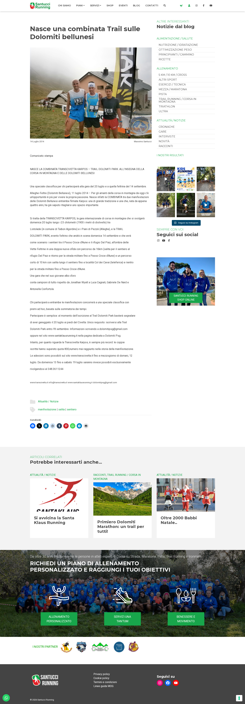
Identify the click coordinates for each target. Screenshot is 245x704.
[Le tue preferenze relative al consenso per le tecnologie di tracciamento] (239, 698)
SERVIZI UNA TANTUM (122, 619)
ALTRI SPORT (168, 79)
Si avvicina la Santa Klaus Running (54, 520)
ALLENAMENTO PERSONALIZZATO (59, 619)
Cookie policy (101, 678)
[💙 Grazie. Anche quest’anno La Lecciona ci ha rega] (166, 205)
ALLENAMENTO (167, 68)
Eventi (123, 5)
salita (61, 409)
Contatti (151, 5)
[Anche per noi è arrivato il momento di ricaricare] (206, 179)
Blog (136, 5)
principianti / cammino (176, 54)
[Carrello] (181, 5)
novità (164, 141)
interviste (167, 136)
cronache (167, 126)
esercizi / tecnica (172, 84)
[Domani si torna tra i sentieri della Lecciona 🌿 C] (186, 205)
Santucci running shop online (186, 297)
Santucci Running (46, 700)
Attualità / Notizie (48, 401)
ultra (163, 111)
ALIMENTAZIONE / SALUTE (175, 38)
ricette (165, 59)
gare (162, 131)
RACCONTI (166, 146)
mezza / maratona (173, 89)
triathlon (167, 106)
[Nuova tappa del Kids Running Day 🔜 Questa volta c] (186, 179)
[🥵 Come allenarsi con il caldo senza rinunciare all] (206, 205)
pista (163, 94)
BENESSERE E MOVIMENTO (186, 619)
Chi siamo (64, 5)
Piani (79, 5)
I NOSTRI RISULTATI (170, 155)
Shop (110, 5)
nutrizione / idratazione (178, 44)
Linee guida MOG (104, 686)
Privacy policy (102, 674)
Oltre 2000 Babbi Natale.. (179, 520)
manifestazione (47, 409)
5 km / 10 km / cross (173, 74)
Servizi (94, 5)
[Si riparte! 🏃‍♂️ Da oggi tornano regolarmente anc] (166, 179)
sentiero (71, 409)
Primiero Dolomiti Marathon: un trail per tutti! (120, 526)
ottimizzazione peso (175, 49)
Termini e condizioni (105, 682)
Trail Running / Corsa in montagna (177, 100)
